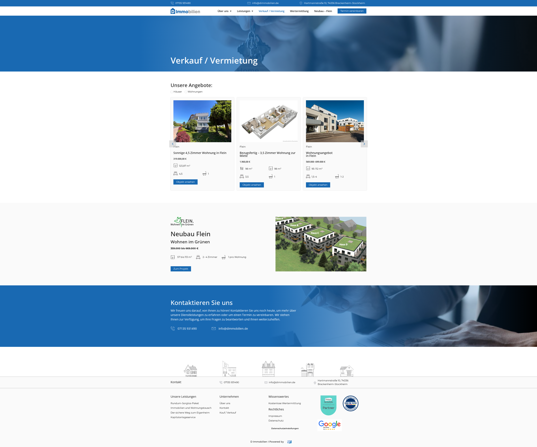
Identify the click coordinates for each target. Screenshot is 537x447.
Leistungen (243, 11)
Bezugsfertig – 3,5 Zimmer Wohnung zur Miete (201, 154)
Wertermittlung (299, 11)
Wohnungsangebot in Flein (253, 154)
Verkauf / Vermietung (271, 11)
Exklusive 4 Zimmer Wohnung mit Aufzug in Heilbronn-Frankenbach (334, 154)
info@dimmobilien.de (233, 329)
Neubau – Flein (323, 11)
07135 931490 (187, 329)
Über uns (223, 11)
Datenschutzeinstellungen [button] (285, 428)
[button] (172, 143)
